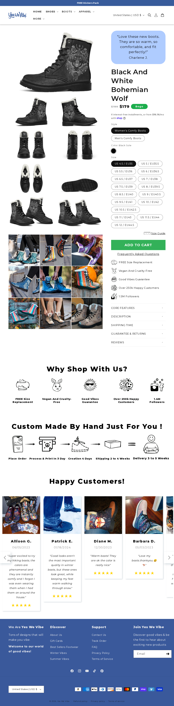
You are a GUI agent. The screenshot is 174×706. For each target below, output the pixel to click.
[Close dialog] (134, 312)
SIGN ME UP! (87, 379)
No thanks (87, 389)
